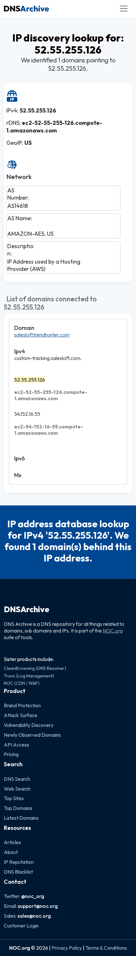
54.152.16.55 (27, 414)
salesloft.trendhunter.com (42, 334)
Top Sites (14, 798)
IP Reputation (19, 862)
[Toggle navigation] (123, 9)
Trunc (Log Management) (29, 676)
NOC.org (113, 630)
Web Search (17, 789)
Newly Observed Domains (32, 735)
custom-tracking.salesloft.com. (48, 358)
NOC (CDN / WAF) (22, 683)
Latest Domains (21, 818)
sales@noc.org (34, 916)
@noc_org (32, 896)
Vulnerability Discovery (28, 725)
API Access (16, 744)
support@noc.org (38, 906)
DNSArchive (26, 609)
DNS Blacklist (18, 872)
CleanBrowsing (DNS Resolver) (35, 668)
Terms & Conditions (106, 948)
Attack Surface (20, 715)
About (11, 852)
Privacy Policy (67, 948)
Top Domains (18, 808)
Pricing (11, 754)
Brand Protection (22, 705)
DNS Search (17, 779)
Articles (12, 842)
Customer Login (21, 925)
